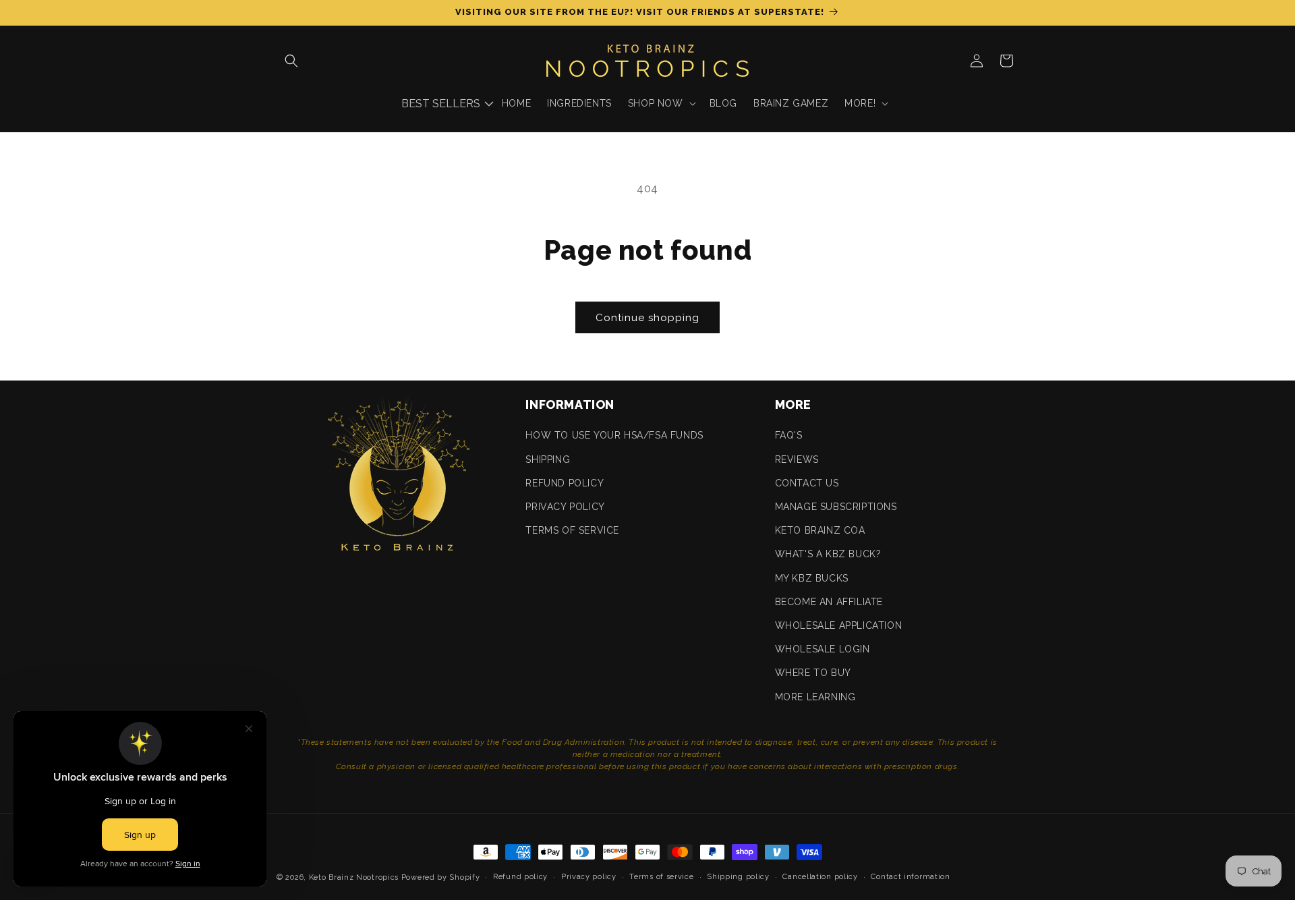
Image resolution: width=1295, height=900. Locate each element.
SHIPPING (547, 459)
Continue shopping (647, 318)
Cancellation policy (819, 876)
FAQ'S (789, 435)
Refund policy (520, 876)
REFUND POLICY (564, 483)
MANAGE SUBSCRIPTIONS (836, 506)
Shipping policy (738, 876)
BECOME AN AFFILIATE (829, 601)
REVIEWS (797, 459)
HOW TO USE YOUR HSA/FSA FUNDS (614, 435)
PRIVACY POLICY (564, 506)
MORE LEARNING (815, 697)
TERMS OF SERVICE (572, 530)
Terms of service (661, 876)
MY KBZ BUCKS (811, 578)
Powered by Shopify (440, 877)
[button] (291, 61)
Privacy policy (588, 876)
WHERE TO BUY (813, 672)
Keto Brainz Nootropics (354, 877)
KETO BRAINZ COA (820, 530)
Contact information (910, 876)
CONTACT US (807, 483)
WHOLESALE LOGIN (822, 649)
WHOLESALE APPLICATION (838, 625)
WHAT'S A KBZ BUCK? (828, 554)
